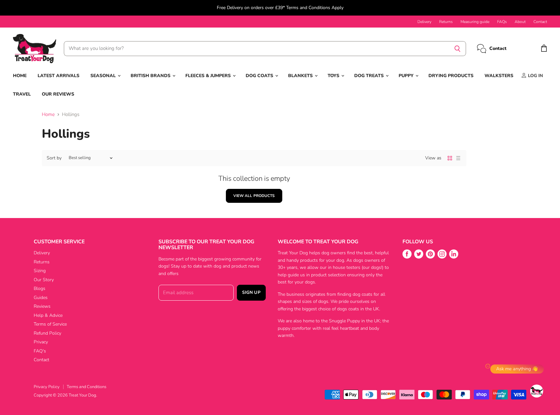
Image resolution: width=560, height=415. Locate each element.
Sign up (251, 292)
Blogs (39, 288)
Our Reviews (58, 94)
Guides (41, 297)
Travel (22, 94)
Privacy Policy (47, 387)
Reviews (42, 306)
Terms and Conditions (86, 387)
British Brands (151, 76)
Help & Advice (48, 315)
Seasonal (103, 76)
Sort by (54, 158)
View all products (253, 195)
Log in (535, 76)
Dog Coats (260, 76)
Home (20, 76)
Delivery (424, 21)
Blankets (301, 76)
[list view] (458, 158)
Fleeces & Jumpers (208, 76)
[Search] (457, 48)
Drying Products (450, 76)
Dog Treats (369, 76)
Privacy (41, 342)
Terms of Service (50, 324)
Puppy (407, 76)
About (520, 21)
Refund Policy (47, 333)
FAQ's (40, 351)
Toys (334, 76)
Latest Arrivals (58, 76)
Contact (540, 21)
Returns (446, 21)
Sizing (40, 271)
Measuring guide (475, 21)
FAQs (502, 21)
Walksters (498, 76)
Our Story (44, 280)
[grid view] (450, 158)
